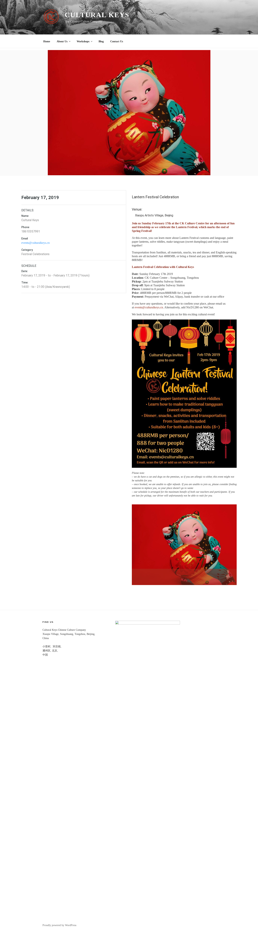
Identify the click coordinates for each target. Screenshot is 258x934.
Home (46, 41)
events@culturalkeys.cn (35, 242)
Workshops (83, 41)
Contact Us (116, 41)
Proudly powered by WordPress (59, 925)
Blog (101, 41)
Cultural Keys (97, 15)
